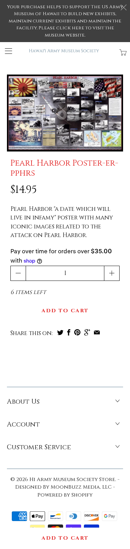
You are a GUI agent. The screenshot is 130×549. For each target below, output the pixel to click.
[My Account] (6, 51)
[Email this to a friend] (97, 332)
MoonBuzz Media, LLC (81, 487)
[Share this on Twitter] (60, 332)
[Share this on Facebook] (68, 332)
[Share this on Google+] (87, 332)
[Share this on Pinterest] (77, 332)
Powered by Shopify (65, 495)
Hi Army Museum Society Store (72, 479)
